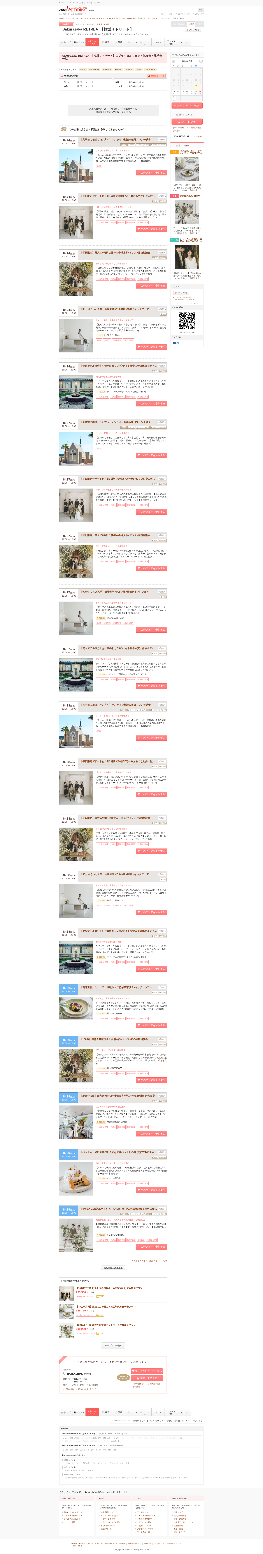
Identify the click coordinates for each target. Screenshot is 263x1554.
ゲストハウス (97, 1463)
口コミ (184, 42)
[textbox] (182, 9)
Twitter (178, 343)
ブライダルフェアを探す (111, 1522)
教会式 (75, 1470)
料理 (107, 42)
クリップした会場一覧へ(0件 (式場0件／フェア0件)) (184, 298)
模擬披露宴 (107, 69)
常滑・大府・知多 (109, 1450)
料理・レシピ (179, 1532)
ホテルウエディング (72, 1463)
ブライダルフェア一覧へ (148, 1371)
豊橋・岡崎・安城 (76, 1450)
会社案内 (74, 1543)
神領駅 (106, 24)
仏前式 (90, 1470)
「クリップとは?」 (194, 303)
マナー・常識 (69, 1522)
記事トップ (178, 1512)
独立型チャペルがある (131, 1478)
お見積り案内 (150, 69)
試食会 (82, 69)
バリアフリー (182, 1478)
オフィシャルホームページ (87, 1389)
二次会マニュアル (144, 1526)
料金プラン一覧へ (113, 1345)
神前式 (67, 1470)
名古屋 (99, 24)
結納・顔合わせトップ (73, 1512)
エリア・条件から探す (73, 1516)
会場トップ (66, 42)
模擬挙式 (118, 69)
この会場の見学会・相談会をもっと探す (149, 1261)
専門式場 (86, 1463)
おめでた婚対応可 (167, 1478)
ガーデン (99, 1478)
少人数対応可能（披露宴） (75, 1478)
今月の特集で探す (108, 1526)
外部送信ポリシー (111, 1543)
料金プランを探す (108, 1519)
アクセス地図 (171, 42)
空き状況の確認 (153, 1384)
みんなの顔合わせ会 (72, 1519)
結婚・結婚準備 (180, 1519)
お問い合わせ (138, 1384)
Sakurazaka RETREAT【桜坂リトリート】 (98, 29)
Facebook (174, 343)
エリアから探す (198, 14)
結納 (175, 1516)
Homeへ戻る (168, 14)
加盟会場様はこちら (134, 1543)
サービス (133, 42)
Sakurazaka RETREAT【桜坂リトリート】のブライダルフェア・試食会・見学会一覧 (158, 1421)
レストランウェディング (114, 1463)
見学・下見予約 (148, 1378)
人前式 (82, 1470)
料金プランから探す (183, 14)
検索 (201, 9)
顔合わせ (182, 1516)
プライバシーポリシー (95, 1543)
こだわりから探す (144, 1522)
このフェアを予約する (153, 172)
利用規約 (82, 1543)
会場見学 (129, 69)
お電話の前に (69, 1389)
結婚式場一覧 (106, 1529)
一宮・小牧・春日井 (93, 1450)
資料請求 (136, 1387)
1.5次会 (90, 1478)
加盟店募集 (147, 1543)
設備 (120, 42)
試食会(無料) (94, 69)
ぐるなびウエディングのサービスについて (168, 1543)
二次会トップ (142, 1512)
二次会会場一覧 (143, 1532)
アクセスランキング (145, 1529)
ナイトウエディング (113, 1478)
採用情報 (122, 1543)
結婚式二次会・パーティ (184, 1522)
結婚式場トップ (107, 1512)
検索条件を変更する (113, 1267)
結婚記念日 (178, 1526)
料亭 (127, 1463)
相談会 (138, 69)
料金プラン (79, 42)
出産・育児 (178, 1529)
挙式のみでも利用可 (150, 1478)
